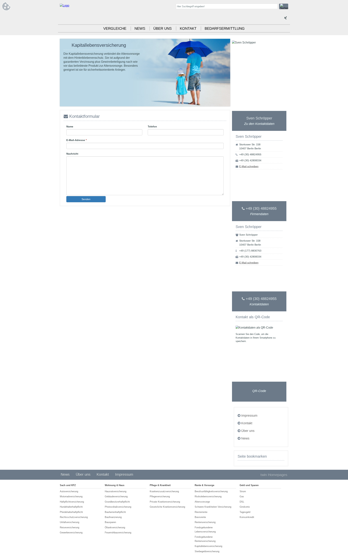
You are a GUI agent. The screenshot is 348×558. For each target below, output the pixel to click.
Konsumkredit (247, 517)
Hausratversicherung (115, 491)
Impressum (249, 415)
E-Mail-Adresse (76, 140)
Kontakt (188, 28)
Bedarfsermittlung (225, 28)
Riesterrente (201, 512)
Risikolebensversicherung (208, 496)
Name (69, 126)
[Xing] (285, 18)
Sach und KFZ (68, 485)
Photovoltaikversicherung (118, 506)
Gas (242, 496)
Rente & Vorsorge (204, 485)
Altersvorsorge (202, 501)
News (139, 28)
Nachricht (72, 153)
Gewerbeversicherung (71, 532)
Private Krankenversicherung (165, 501)
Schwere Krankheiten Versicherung (213, 506)
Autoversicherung (69, 491)
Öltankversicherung (115, 527)
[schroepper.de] (64, 5)
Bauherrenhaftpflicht (115, 512)
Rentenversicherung (205, 522)
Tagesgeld (245, 512)
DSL (242, 501)
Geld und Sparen (249, 485)
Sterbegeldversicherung (207, 551)
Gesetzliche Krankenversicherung (167, 506)
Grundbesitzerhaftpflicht (117, 501)
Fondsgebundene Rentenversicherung (205, 539)
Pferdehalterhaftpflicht (71, 512)
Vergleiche (114, 28)
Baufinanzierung (113, 517)
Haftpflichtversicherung (72, 501)
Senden (86, 199)
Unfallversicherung (69, 522)
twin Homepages (273, 475)
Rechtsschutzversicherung (74, 517)
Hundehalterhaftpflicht (71, 506)
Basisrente (200, 517)
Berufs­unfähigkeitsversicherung (211, 491)
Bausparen (110, 522)
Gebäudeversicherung (116, 496)
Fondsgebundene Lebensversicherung (205, 529)
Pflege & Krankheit (160, 485)
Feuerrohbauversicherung (118, 532)
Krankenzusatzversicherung (164, 491)
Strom (243, 491)
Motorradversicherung (71, 496)
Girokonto (245, 506)
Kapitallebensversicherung (208, 546)
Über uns (162, 28)
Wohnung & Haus (114, 485)
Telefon (152, 126)
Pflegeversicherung (160, 496)
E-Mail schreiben (248, 166)
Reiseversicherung (69, 527)
